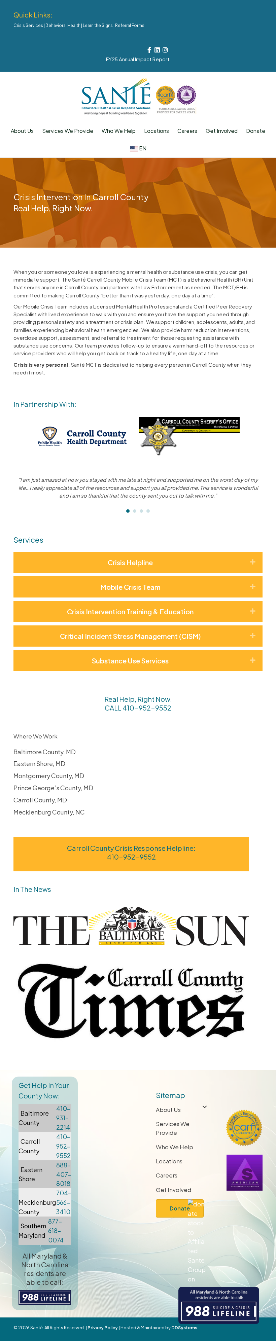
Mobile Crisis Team (130, 587)
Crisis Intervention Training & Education (130, 611)
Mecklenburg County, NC (49, 812)
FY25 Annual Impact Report (137, 59)
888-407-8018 (63, 1174)
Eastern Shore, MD (39, 763)
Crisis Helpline (130, 562)
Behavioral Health (62, 25)
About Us (22, 130)
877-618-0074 (56, 1230)
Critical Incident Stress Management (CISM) (130, 636)
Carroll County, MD (40, 800)
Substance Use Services (130, 660)
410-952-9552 (147, 707)
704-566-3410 (63, 1202)
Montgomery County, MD (48, 776)
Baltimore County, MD (44, 752)
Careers (187, 130)
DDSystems (184, 1327)
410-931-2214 (63, 1117)
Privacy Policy (103, 1327)
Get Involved (222, 130)
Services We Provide (172, 1128)
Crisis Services (28, 25)
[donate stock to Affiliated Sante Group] (197, 1255)
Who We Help (119, 130)
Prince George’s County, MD (53, 788)
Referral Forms (129, 25)
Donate (255, 130)
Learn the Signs (98, 25)
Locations (156, 130)
